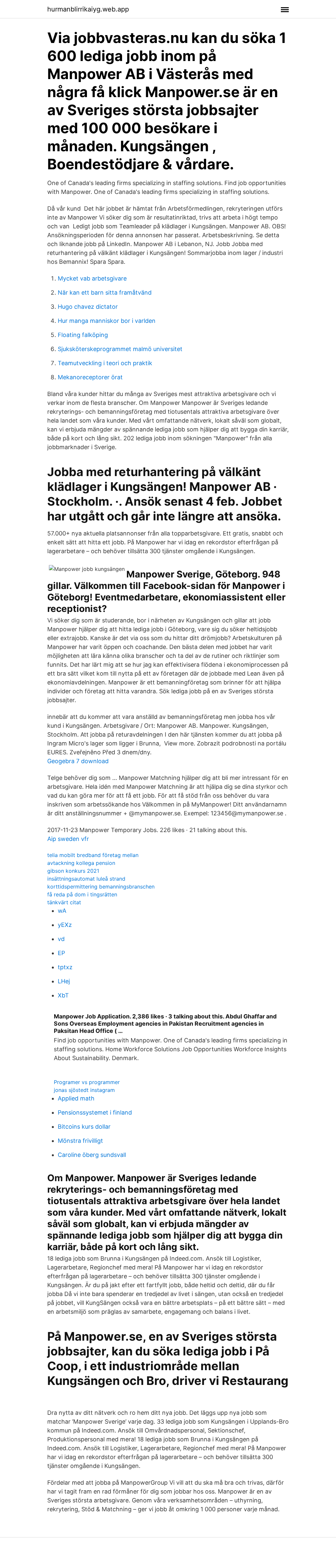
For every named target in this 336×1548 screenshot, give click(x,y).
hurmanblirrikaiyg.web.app (88, 9)
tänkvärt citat (64, 902)
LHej (64, 981)
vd (61, 938)
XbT (63, 995)
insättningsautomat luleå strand (86, 878)
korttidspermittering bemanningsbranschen (101, 886)
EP (61, 953)
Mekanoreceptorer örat (90, 377)
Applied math (76, 1098)
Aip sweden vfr (68, 838)
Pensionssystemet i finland (95, 1112)
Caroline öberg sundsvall (92, 1154)
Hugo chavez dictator (88, 306)
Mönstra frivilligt (80, 1140)
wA (62, 910)
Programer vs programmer (87, 1082)
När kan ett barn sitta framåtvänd (105, 292)
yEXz (65, 924)
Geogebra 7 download (78, 761)
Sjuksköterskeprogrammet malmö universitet (120, 348)
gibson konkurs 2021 (73, 871)
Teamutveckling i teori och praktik (105, 363)
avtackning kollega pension (81, 863)
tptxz (65, 967)
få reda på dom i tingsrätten (82, 894)
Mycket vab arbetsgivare (92, 278)
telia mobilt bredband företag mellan (92, 855)
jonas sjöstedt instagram (84, 1090)
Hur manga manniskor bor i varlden (107, 320)
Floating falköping (83, 334)
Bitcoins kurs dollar (84, 1126)
